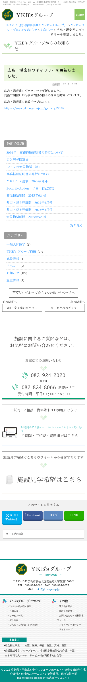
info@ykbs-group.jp (48, 589)
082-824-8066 (33, 585)
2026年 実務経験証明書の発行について (34, 152)
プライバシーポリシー (70, 624)
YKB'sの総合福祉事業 (20, 606)
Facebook (33, 515)
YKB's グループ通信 (21, 251)
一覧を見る (75, 225)
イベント (12, 265)
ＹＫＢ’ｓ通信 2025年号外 (28, 181)
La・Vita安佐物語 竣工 (23, 166)
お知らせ (12, 273)
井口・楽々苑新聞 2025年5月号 (29, 209)
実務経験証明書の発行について (28, 174)
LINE (74, 515)
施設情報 (12, 258)
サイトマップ (65, 629)
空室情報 (12, 280)
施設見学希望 (65, 611)
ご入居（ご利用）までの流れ (23, 624)
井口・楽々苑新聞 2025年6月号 (29, 202)
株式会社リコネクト (58, 677)
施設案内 (13, 620)
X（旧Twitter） (12, 517)
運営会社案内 (65, 606)
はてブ (53, 515)
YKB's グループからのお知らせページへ (43, 293)
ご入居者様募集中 (18, 159)
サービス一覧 (16, 615)
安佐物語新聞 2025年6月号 (27, 195)
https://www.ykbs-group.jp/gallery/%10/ (34, 108)
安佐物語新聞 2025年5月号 (27, 217)
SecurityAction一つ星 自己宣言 (30, 188)
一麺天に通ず (15, 244)
